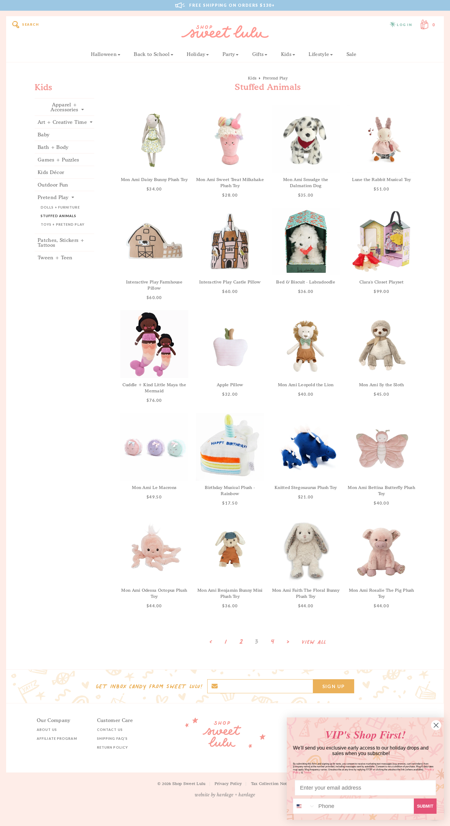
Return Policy (112, 747)
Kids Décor (51, 172)
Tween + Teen (55, 257)
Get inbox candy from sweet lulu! (149, 686)
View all (314, 642)
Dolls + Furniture (60, 207)
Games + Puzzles (58, 160)
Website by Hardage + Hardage (225, 795)
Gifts (258, 54)
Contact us (110, 730)
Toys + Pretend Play (62, 224)
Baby (43, 134)
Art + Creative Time (62, 122)
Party (229, 54)
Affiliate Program (57, 738)
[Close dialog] (436, 725)
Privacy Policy (228, 783)
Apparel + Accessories (64, 107)
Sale (352, 54)
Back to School (151, 54)
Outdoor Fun (53, 185)
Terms (307, 772)
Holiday (196, 54)
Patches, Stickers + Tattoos (61, 242)
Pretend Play (53, 197)
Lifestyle (319, 54)
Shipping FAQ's (112, 738)
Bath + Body (53, 147)
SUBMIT (425, 806)
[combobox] (304, 806)
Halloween (104, 54)
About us (47, 730)
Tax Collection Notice (272, 783)
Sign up (333, 686)
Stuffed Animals (59, 216)
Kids (286, 54)
